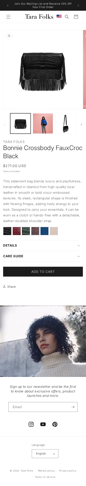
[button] (8, 16)
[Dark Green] (26, 232)
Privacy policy (67, 470)
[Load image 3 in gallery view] (65, 123)
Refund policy (46, 470)
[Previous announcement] (7, 5)
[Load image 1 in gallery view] (20, 123)
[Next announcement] (78, 5)
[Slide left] (4, 124)
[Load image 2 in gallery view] (43, 123)
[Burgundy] (17, 232)
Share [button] (11, 286)
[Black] (7, 232)
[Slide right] (81, 124)
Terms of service (45, 477)
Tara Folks (27, 470)
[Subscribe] (72, 407)
